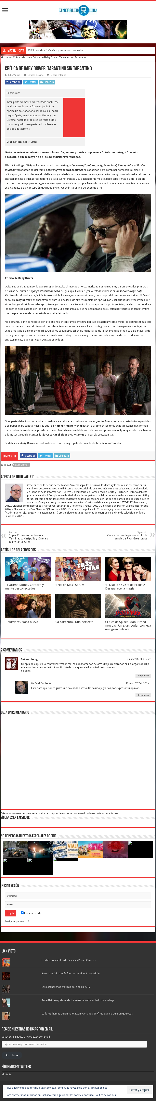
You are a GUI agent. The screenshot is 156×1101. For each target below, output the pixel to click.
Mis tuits (6, 1074)
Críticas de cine (21, 57)
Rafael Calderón (41, 683)
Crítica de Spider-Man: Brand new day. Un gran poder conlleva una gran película (128, 625)
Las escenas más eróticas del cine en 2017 (66, 986)
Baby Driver (21, 464)
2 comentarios (58, 75)
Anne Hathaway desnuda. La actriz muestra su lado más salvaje (78, 1000)
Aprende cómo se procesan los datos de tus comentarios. (85, 813)
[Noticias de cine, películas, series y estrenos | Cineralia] (78, 9)
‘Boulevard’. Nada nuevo (21, 622)
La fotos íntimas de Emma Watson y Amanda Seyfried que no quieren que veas (87, 1013)
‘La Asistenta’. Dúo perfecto (74, 622)
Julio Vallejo (14, 75)
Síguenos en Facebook (15, 818)
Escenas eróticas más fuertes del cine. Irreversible (71, 973)
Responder (143, 675)
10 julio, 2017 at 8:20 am (138, 683)
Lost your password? (17, 921)
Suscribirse (11, 1055)
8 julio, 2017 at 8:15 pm (139, 659)
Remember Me (32, 913)
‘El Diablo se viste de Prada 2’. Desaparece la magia (125, 586)
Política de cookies (105, 1095)
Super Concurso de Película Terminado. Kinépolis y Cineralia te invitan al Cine (29, 537)
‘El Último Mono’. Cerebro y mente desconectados (55, 50)
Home (7, 57)
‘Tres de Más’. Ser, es (69, 585)
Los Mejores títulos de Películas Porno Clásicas (68, 960)
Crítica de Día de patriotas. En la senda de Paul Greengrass (127, 535)
